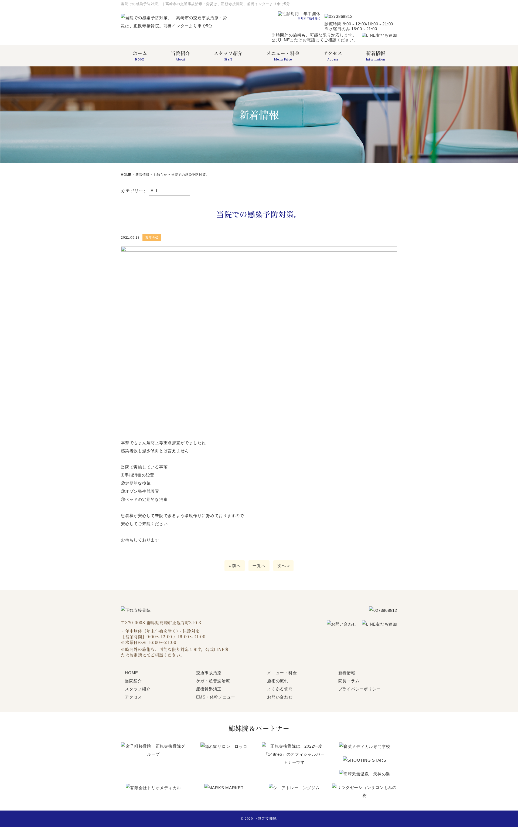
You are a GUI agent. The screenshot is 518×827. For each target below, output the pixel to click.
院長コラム (349, 681)
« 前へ (235, 565)
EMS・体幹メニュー (216, 697)
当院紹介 (180, 55)
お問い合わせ (280, 697)
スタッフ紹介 (228, 55)
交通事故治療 (209, 672)
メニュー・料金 (283, 55)
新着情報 (375, 55)
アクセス (332, 55)
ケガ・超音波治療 (213, 681)
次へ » (283, 565)
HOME (131, 672)
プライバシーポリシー (359, 689)
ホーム (140, 55)
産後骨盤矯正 (209, 689)
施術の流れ (277, 681)
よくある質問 (280, 689)
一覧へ (259, 565)
